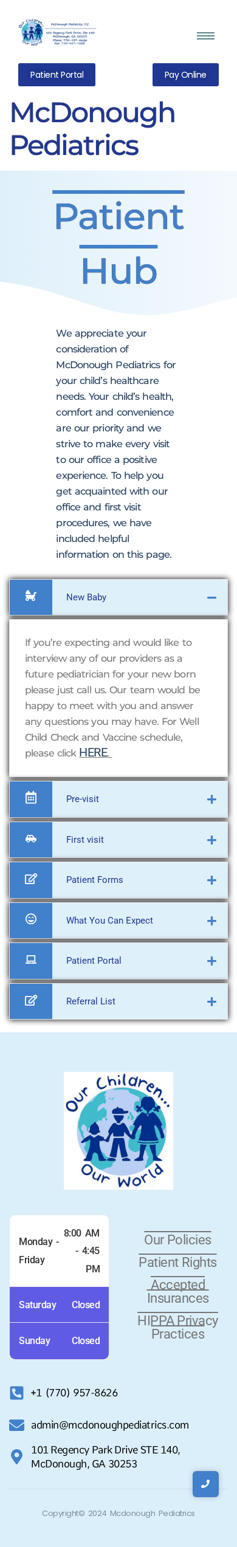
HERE (93, 752)
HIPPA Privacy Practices (177, 1327)
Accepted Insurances (178, 1291)
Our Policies (177, 1239)
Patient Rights (177, 1262)
